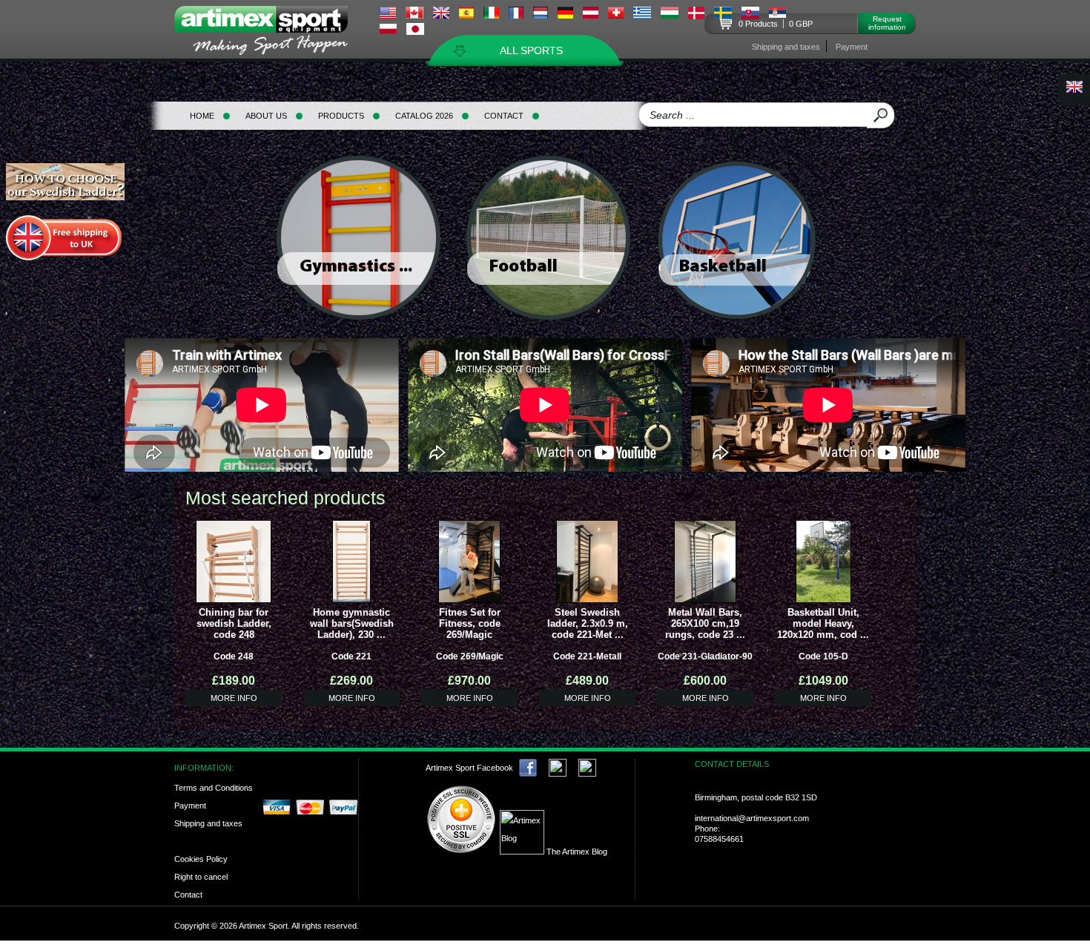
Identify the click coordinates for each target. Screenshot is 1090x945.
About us (266, 115)
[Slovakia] (750, 16)
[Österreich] (590, 15)
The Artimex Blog (575, 851)
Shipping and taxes (786, 46)
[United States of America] (388, 15)
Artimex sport (269, 34)
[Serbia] (777, 14)
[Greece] (642, 15)
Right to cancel (201, 876)
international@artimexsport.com (752, 818)
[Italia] (491, 15)
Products (341, 115)
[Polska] (388, 30)
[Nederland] (540, 15)
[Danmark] (696, 16)
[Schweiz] (616, 15)
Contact (503, 115)
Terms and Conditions (213, 787)
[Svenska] (723, 15)
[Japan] (415, 31)
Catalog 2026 (424, 115)
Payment (852, 46)
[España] (466, 15)
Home (202, 115)
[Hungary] (669, 15)
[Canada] (414, 15)
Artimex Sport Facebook (469, 767)
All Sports (531, 50)
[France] (516, 15)
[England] (441, 15)
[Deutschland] (565, 15)
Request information (887, 23)
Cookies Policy (201, 859)
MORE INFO (234, 698)
